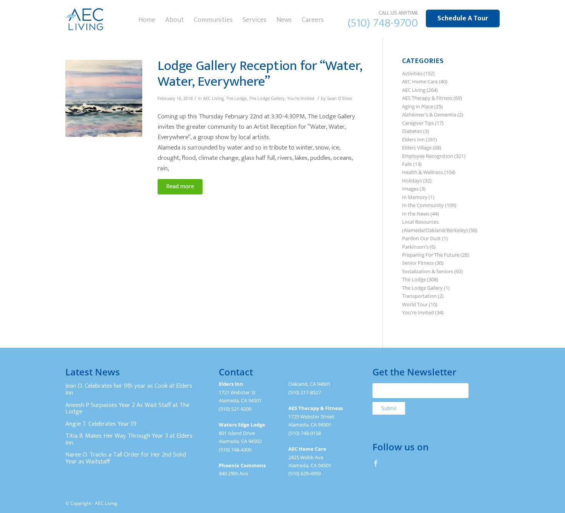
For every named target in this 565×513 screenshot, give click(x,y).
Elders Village (417, 147)
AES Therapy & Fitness (427, 98)
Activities (412, 73)
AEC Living (213, 98)
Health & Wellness (422, 172)
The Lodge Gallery (267, 98)
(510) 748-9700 (383, 23)
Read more (180, 186)
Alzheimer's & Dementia (429, 114)
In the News (415, 213)
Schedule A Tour (462, 18)
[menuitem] (146, 19)
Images (410, 188)
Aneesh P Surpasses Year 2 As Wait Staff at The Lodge (127, 408)
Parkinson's (415, 246)
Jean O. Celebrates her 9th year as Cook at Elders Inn (128, 389)
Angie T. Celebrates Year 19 (100, 423)
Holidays (412, 180)
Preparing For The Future (430, 254)
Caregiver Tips (418, 123)
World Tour (415, 304)
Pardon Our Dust (421, 238)
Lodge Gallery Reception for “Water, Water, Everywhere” (260, 73)
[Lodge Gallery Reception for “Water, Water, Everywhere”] (103, 98)
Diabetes (412, 131)
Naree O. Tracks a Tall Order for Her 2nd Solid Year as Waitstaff (125, 458)
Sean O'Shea (339, 98)
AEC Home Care (420, 81)
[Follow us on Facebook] (375, 463)
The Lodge (236, 98)
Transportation (419, 295)
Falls (407, 164)
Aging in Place (417, 106)
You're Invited (300, 98)
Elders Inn (413, 139)
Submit (389, 408)
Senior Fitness (418, 262)
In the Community (423, 205)
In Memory (414, 197)
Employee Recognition (427, 156)
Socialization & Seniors (427, 271)
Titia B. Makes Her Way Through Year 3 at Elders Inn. (129, 439)
